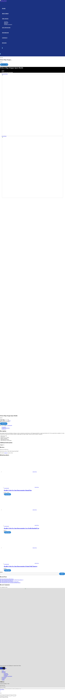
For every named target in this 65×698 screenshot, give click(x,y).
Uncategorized (9, 425)
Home (3, 670)
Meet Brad (4, 671)
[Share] (6, 695)
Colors (1, 419)
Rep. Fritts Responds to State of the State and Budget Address (10, 582)
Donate (3, 679)
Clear (10, 420)
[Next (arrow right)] (6, 697)
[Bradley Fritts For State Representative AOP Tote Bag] (32, 135)
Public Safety (6, 674)
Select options (7, 494)
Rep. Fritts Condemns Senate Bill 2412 (6, 580)
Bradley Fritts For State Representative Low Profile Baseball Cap (21, 528)
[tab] (33, 427)
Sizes (1, 420)
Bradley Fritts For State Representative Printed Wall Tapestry (20, 566)
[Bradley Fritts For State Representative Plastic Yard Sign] (32, 197)
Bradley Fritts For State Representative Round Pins (18, 490)
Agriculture (6, 673)
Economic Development (8, 676)
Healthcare (6, 675)
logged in (5, 452)
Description (4, 427)
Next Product (4, 136)
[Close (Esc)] (2, 695)
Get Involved (4, 677)
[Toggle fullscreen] (10, 695)
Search (1, 572)
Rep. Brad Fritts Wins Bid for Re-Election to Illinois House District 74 (11, 579)
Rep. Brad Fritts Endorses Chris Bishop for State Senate (9, 581)
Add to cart (4, 423)
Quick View (34, 471)
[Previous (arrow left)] (2, 697)
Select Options (4, 64)
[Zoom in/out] (14, 695)
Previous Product (5, 73)
